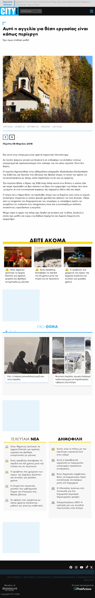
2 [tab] (10, 331)
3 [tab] (14, 331)
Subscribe (89, 580)
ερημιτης (33, 126)
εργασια (8, 126)
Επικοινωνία (44, 577)
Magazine (86, 2)
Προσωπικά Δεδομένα (64, 577)
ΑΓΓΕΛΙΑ (58, 126)
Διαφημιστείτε (85, 577)
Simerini (28, 2)
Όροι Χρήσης (13, 577)
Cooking (19, 4)
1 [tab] (6, 331)
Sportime (37, 2)
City (59, 2)
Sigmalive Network (7, 3)
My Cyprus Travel (32, 4)
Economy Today (49, 2)
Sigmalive (19, 2)
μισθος (46, 126)
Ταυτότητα (29, 577)
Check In (77, 2)
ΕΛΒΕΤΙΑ (20, 126)
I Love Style (66, 2)
